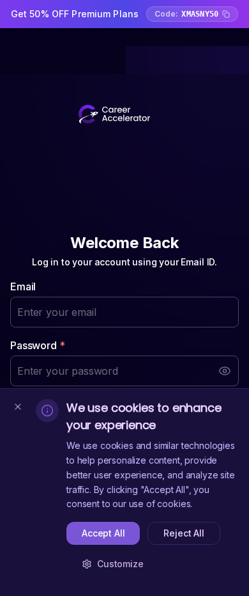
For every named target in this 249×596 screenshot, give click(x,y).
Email (23, 286)
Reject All (183, 533)
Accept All (103, 533)
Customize (120, 563)
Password (37, 345)
